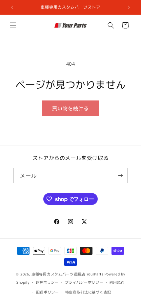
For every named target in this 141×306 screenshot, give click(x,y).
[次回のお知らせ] (129, 7)
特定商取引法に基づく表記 (88, 292)
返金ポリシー (47, 282)
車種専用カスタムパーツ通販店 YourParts (67, 273)
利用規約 (117, 282)
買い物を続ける (70, 108)
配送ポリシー (47, 292)
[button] (13, 25)
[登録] (120, 175)
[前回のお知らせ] (12, 7)
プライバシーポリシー (84, 282)
